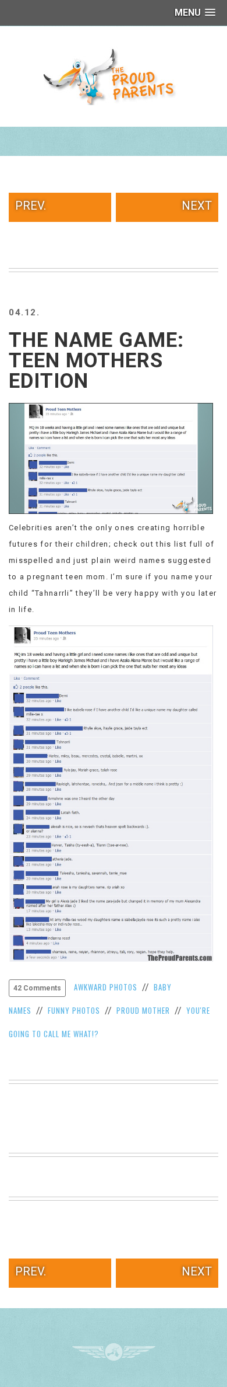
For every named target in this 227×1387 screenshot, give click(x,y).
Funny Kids (113, 76)
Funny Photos (74, 1010)
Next (197, 206)
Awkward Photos (105, 987)
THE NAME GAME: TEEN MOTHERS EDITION (96, 360)
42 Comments (37, 988)
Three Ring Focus (113, 1352)
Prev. (30, 206)
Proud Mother (143, 1010)
